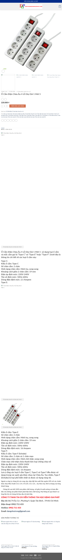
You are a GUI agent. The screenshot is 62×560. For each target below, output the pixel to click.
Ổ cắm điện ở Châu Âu (53, 113)
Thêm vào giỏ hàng (17, 106)
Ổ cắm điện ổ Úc (38, 115)
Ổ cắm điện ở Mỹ (22, 115)
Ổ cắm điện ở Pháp (30, 115)
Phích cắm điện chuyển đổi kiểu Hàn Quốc (26, 117)
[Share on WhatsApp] (2, 120)
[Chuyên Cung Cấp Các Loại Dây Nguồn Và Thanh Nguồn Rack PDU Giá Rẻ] (31, 6)
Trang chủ (4, 91)
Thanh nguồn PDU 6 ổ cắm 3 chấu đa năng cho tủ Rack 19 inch (10, 547)
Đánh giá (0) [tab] (8, 129)
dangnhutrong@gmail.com (18, 511)
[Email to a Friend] (10, 120)
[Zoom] (3, 71)
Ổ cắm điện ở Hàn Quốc (13, 115)
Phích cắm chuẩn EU (12, 117)
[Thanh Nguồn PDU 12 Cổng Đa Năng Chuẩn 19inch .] (51, 532)
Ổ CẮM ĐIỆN (12, 91)
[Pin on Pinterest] (13, 120)
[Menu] (2, 6)
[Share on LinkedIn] (16, 120)
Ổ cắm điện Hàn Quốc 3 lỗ (42, 113)
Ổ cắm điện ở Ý (45, 115)
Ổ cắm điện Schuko (53, 115)
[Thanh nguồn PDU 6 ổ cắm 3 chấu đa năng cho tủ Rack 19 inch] (10, 532)
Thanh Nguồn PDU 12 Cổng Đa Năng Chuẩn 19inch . (51, 547)
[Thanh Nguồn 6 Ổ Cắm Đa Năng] (31, 532)
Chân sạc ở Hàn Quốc (7, 113)
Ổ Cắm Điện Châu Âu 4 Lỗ (24, 91)
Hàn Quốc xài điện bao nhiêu (19, 113)
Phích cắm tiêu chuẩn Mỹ (40, 117)
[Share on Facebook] (5, 120)
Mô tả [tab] (2, 129)
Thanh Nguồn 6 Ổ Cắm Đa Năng (29, 546)
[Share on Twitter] (8, 120)
